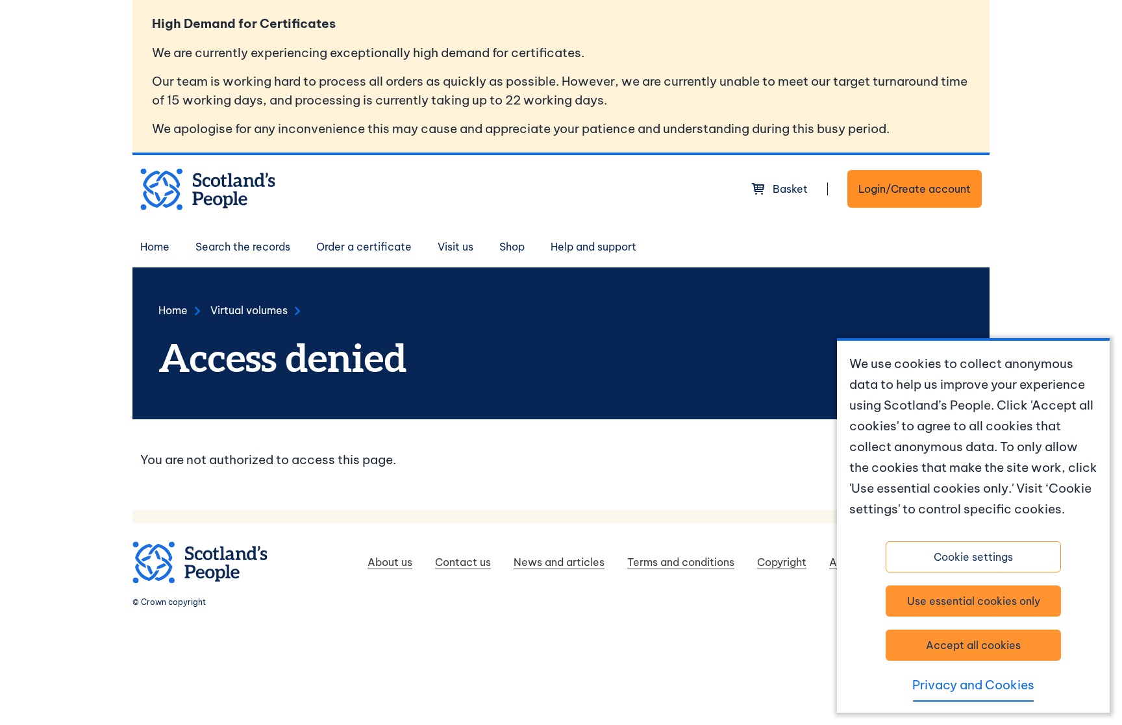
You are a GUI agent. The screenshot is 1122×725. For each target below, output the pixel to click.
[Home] (207, 189)
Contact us (463, 562)
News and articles (559, 562)
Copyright (781, 562)
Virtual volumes (249, 310)
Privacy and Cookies (973, 685)
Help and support (593, 246)
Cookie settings (973, 556)
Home (154, 246)
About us (390, 562)
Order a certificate (364, 246)
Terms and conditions (680, 562)
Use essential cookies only (973, 601)
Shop (512, 246)
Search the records (242, 246)
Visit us (455, 246)
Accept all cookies (973, 645)
